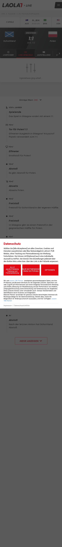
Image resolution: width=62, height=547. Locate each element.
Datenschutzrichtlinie (22, 305)
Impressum (8, 305)
